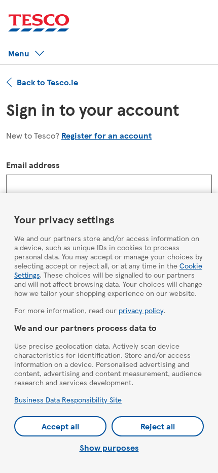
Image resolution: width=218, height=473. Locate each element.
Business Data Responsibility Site (68, 399)
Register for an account (106, 135)
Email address (33, 165)
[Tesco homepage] (38, 23)
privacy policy (141, 310)
